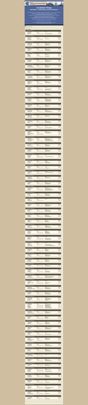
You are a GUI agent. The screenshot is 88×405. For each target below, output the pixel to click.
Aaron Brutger (29, 99)
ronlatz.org (46, 283)
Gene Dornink (29, 155)
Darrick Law (28, 71)
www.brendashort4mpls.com (48, 371)
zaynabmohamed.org (47, 376)
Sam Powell (28, 134)
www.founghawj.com (47, 398)
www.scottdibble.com (47, 365)
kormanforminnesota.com (48, 306)
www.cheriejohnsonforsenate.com (49, 172)
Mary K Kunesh (29, 244)
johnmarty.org (46, 250)
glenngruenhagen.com (47, 121)
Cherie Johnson (29, 172)
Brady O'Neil (29, 317)
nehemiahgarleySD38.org (48, 238)
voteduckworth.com (47, 344)
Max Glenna (28, 183)
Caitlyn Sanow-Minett (30, 145)
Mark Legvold (29, 350)
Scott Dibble (28, 365)
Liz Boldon (28, 167)
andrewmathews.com (47, 177)
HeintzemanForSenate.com (48, 60)
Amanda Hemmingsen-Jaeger (31, 288)
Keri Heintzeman (29, 60)
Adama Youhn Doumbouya (30, 133)
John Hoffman (29, 216)
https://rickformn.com (47, 328)
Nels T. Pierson (29, 161)
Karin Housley (29, 210)
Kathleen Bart (29, 392)
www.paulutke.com (47, 54)
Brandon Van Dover (29, 178)
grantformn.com (47, 44)
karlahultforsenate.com (48, 305)
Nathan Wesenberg (29, 82)
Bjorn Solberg (29, 33)
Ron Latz (28, 283)
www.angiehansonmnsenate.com (49, 156)
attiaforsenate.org (47, 215)
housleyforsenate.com (47, 210)
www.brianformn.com (47, 287)
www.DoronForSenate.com (48, 360)
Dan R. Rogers (29, 38)
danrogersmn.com (47, 38)
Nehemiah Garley (29, 238)
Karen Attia (28, 215)
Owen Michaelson (29, 304)
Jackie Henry (29, 126)
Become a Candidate (53, 22)
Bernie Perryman (29, 105)
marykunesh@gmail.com (48, 244)
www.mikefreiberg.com (48, 265)
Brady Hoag (28, 231)
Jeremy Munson (29, 150)
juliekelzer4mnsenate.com (48, 122)
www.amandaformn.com (48, 288)
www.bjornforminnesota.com (48, 33)
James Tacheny (29, 270)
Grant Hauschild (29, 44)
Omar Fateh (28, 370)
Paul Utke (28, 54)
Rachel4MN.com (47, 249)
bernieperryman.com (47, 105)
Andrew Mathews (29, 177)
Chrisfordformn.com (47, 205)
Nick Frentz (28, 127)
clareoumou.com (47, 393)
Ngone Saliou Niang (29, 245)
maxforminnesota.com (47, 183)
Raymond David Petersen (30, 339)
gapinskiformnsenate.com (48, 100)
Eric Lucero (28, 194)
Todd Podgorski (29, 322)
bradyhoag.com (47, 231)
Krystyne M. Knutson (30, 77)
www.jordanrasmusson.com (48, 76)
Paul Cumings (29, 323)
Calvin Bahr (28, 199)
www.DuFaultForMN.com (48, 298)
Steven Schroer (29, 345)
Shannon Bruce (29, 276)
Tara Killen (28, 83)
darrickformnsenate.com (48, 71)
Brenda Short (29, 371)
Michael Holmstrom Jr (30, 188)
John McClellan (29, 307)
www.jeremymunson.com (48, 150)
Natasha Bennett (29, 387)
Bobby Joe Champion (30, 355)
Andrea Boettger (29, 111)
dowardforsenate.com (47, 89)
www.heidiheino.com (47, 226)
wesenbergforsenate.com (48, 82)
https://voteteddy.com (47, 139)
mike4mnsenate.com (47, 188)
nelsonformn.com (47, 221)
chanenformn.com (47, 232)
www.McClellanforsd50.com (48, 307)
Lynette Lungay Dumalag (30, 282)
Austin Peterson (29, 49)
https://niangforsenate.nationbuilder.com (50, 245)
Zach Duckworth (29, 344)
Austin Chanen (29, 232)
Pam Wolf (28, 243)
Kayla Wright (29, 281)
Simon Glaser (29, 162)
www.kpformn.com (47, 260)
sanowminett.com (47, 145)
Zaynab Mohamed (29, 376)
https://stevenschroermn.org (48, 345)
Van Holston (28, 333)
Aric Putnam (28, 106)
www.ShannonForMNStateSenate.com (49, 276)
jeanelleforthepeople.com (48, 369)
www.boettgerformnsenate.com (49, 111)
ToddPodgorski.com (47, 322)
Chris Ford (28, 205)
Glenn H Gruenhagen (30, 121)
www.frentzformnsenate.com (48, 127)
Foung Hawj (28, 398)
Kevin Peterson (29, 260)
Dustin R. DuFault (29, 298)
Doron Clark (28, 360)
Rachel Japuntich (29, 249)
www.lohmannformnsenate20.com (49, 140)
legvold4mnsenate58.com (48, 350)
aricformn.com (46, 106)
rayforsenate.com (47, 339)
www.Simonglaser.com (47, 162)
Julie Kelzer (28, 122)
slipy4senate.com (47, 61)
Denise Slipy (29, 61)
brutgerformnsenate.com (48, 99)
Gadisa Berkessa (29, 200)
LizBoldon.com (47, 167)
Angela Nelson (29, 221)
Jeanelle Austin (29, 369)
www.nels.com (46, 161)
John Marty (28, 250)
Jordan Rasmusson (29, 76)
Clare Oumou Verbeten (30, 393)
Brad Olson (28, 237)
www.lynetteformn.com (48, 282)
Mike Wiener (29, 55)
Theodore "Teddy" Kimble (30, 139)
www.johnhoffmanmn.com (48, 216)
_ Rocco (28, 386)
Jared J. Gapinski (29, 100)
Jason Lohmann (29, 140)
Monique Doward (29, 89)
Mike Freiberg (29, 265)
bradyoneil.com (47, 317)
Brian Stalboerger (29, 287)
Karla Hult (28, 305)
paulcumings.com (47, 323)
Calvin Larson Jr (29, 39)
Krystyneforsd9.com (47, 77)
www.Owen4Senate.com (48, 304)
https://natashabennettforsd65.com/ (49, 387)
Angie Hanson (29, 156)
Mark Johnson (29, 32)
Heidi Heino (28, 226)
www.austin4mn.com (47, 49)
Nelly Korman (29, 306)
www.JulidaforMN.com (47, 338)
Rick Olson (28, 328)
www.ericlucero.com (47, 194)
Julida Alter (28, 338)
